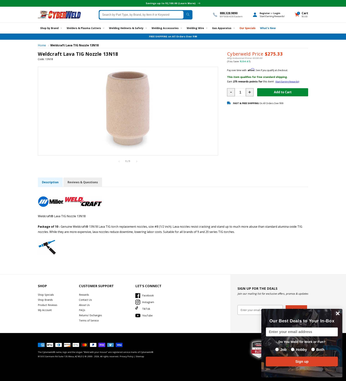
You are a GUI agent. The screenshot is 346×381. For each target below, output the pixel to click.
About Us (84, 305)
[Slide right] (137, 161)
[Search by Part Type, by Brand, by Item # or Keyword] (188, 15)
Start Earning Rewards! (272, 16)
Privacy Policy (126, 356)
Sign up (302, 362)
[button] (231, 92)
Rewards (84, 294)
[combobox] (141, 15)
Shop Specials (46, 294)
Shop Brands (45, 299)
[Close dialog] (338, 313)
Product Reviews (47, 305)
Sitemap (140, 356)
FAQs (82, 310)
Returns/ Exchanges (90, 315)
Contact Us (85, 299)
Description (50, 182)
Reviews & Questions (83, 182)
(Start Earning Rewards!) (287, 81)
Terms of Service (89, 320)
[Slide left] (119, 161)
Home (42, 45)
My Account (45, 310)
